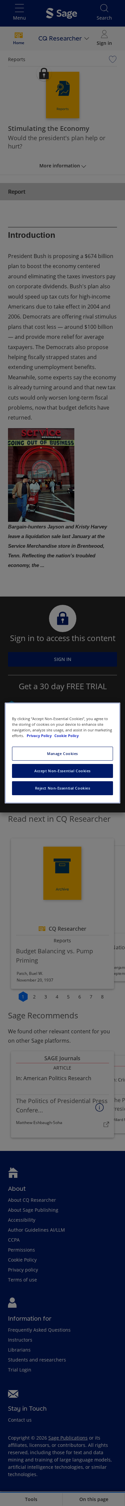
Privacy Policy (40, 735)
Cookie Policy (66, 735)
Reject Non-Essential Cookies (62, 788)
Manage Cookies (62, 753)
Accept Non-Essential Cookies (62, 770)
